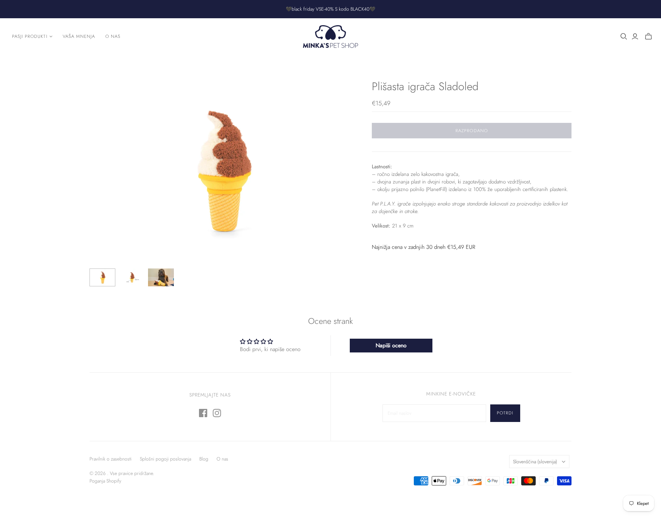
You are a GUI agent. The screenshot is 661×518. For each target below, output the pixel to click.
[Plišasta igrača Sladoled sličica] (102, 277)
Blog (203, 458)
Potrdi (505, 413)
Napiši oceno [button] (391, 345)
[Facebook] (203, 413)
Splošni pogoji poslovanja (165, 458)
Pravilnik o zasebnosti (111, 458)
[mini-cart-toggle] (648, 36)
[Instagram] (217, 413)
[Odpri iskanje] (623, 36)
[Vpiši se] (635, 36)
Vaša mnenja (79, 36)
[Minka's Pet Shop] (330, 36)
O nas (112, 36)
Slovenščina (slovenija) (535, 461)
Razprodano (471, 130)
